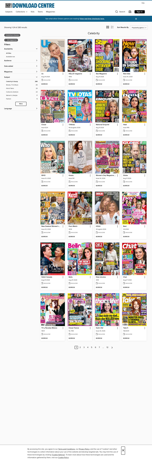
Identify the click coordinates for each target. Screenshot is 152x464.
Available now (10, 57)
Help (143, 3)
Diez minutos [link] (101, 277)
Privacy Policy (84, 449)
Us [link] (42, 74)
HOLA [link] (98, 226)
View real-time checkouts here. (92, 19)
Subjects (8, 12)
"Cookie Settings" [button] (58, 455)
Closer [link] (43, 125)
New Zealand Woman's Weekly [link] (51, 226)
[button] (120, 12)
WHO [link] (43, 175)
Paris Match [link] (73, 226)
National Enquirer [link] (102, 125)
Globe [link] (125, 175)
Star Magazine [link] (101, 74)
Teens (40, 12)
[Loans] (130, 12)
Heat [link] (125, 125)
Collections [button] (21, 12)
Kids (32, 12)
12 (107, 347)
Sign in (140, 12)
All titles (8, 53)
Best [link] (125, 226)
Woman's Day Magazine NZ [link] (106, 175)
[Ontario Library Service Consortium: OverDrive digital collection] (30, 5)
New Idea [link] (126, 74)
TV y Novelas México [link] (49, 328)
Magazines (50, 12)
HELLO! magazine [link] (75, 74)
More (21, 104)
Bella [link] (70, 277)
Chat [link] (125, 277)
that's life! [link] (99, 328)
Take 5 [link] (125, 328)
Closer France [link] (74, 328)
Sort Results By (123, 27)
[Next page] (112, 347)
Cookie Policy (63, 457)
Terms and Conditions (66, 449)
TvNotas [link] (72, 125)
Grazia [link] (71, 175)
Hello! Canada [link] (46, 277)
